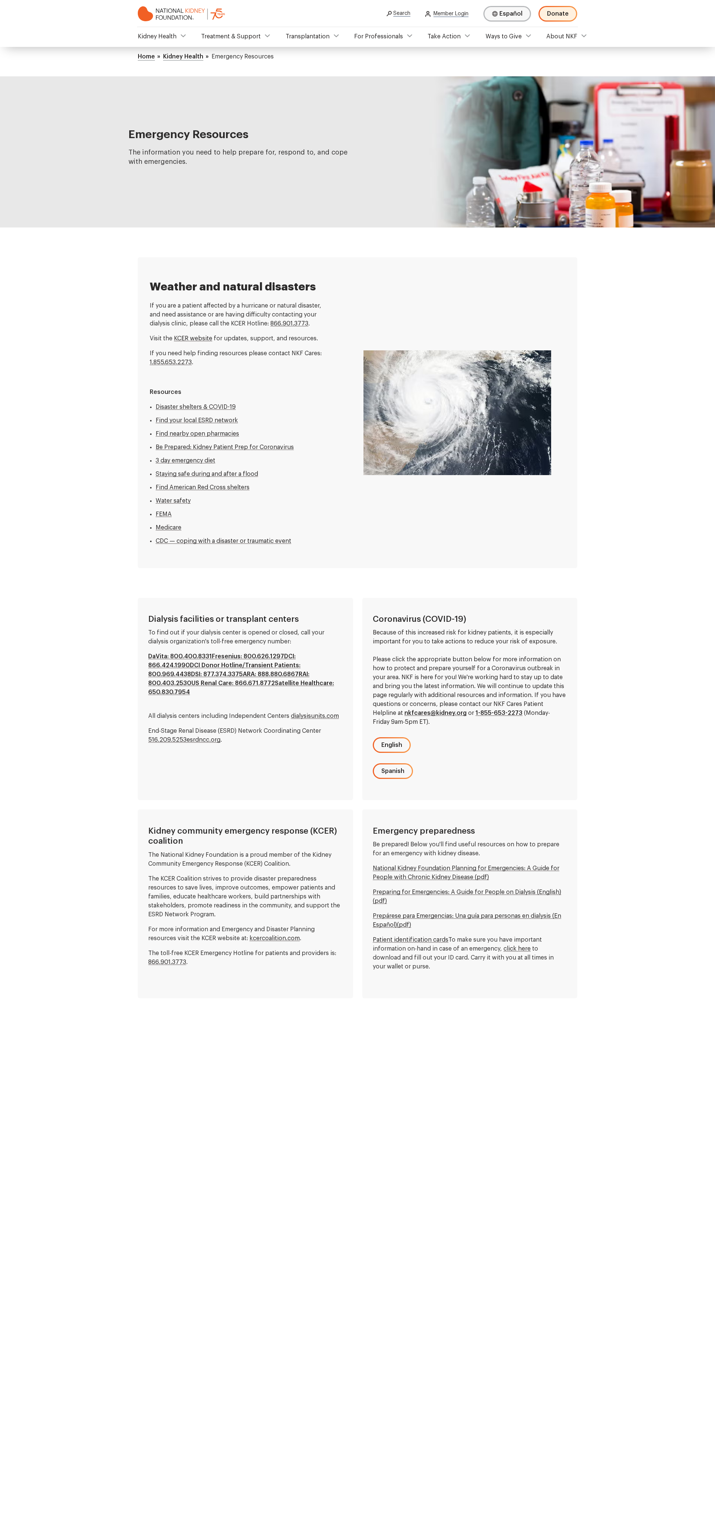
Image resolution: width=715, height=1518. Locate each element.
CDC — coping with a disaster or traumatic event (223, 541)
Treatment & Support (231, 36)
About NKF (561, 36)
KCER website (193, 338)
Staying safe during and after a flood (207, 474)
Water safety (173, 501)
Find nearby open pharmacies (197, 434)
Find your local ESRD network (197, 420)
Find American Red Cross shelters (203, 487)
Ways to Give (504, 36)
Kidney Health (157, 36)
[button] (392, 745)
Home (146, 57)
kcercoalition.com (275, 938)
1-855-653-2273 (499, 713)
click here (517, 949)
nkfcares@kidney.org (435, 713)
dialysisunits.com (315, 716)
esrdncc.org (203, 740)
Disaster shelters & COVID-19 (196, 407)
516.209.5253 (167, 740)
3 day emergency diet (185, 461)
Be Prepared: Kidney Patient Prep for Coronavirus (225, 447)
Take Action (444, 36)
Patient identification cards (410, 940)
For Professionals (378, 36)
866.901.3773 (289, 324)
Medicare (168, 528)
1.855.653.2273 (171, 362)
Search (401, 13)
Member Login (450, 13)
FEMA (164, 514)
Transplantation (308, 36)
